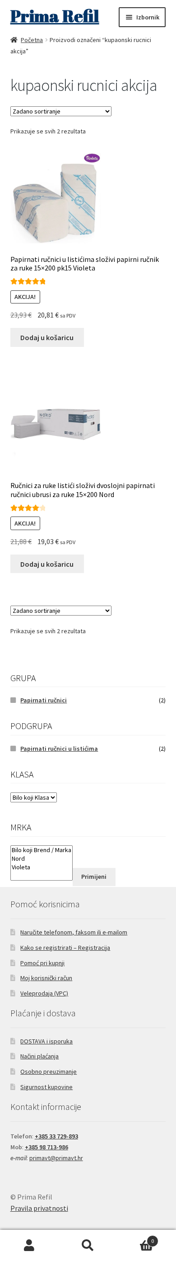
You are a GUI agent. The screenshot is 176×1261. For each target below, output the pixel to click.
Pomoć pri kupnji (42, 963)
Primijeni (94, 876)
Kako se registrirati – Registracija (65, 947)
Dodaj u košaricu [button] (47, 337)
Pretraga (88, 1245)
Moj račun (29, 1245)
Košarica (135, 1237)
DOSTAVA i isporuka (46, 1041)
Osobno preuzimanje (48, 1071)
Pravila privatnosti (39, 1208)
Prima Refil (54, 16)
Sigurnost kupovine (46, 1087)
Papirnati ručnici (43, 700)
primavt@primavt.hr (56, 1158)
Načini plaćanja (39, 1056)
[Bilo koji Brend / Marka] (41, 850)
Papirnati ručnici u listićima (59, 748)
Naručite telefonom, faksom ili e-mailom (73, 932)
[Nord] (41, 858)
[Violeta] (41, 867)
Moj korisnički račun (46, 978)
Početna (32, 40)
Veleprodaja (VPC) (44, 993)
